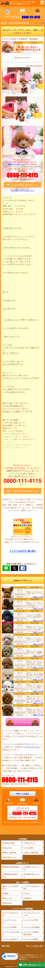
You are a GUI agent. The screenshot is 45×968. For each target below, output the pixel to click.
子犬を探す (37, 13)
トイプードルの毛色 (30, 920)
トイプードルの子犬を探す (31, 887)
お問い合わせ (22, 13)
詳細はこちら (37, 597)
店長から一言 (7, 898)
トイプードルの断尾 (30, 939)
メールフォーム (32, 747)
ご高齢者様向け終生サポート (10, 875)
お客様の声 (9, 803)
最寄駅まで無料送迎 (9, 852)
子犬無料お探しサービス (31, 875)
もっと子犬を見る (22, 722)
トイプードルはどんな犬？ (10, 913)
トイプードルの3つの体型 (10, 933)
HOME (7, 13)
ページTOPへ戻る (35, 946)
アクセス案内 (28, 847)
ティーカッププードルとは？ (31, 913)
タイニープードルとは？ (9, 921)
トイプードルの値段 (9, 927)
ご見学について (29, 843)
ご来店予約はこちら (9, 857)
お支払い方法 (7, 847)
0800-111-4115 (31, 17)
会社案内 (5, 893)
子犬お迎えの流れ (8, 843)
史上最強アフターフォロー (31, 868)
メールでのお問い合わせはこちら (24, 184)
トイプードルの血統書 (31, 927)
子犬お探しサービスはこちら (22, 190)
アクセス (26, 893)
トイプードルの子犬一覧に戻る (22, 550)
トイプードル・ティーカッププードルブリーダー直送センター (22, 822)
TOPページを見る (22, 794)
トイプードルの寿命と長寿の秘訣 (31, 933)
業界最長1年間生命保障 (10, 867)
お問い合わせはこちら (32, 964)
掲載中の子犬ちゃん (16, 164)
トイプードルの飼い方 (10, 939)
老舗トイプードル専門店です (10, 887)
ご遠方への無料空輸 (30, 852)
